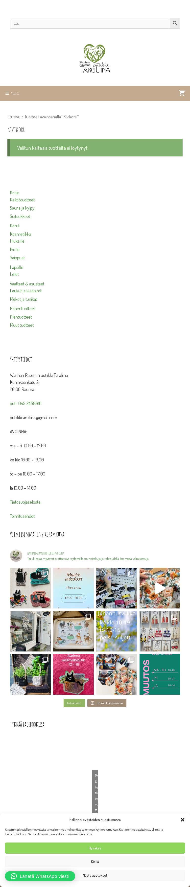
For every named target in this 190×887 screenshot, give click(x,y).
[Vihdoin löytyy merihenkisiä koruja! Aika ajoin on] (160, 631)
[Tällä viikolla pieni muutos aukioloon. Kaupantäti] (160, 674)
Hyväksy (95, 848)
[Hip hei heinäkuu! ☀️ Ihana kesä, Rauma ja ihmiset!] (73, 631)
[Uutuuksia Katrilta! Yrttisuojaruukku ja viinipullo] (30, 674)
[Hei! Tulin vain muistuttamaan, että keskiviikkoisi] (73, 674)
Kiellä (95, 861)
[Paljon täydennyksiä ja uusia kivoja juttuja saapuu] (30, 588)
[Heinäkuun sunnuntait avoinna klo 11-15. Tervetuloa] (30, 631)
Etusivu (13, 116)
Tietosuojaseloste (25, 502)
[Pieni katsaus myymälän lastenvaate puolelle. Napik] (160, 588)
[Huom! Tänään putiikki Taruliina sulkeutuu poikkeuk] (73, 588)
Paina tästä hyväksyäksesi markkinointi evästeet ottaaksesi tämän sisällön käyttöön (96, 798)
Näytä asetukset (95, 875)
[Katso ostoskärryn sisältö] (182, 93)
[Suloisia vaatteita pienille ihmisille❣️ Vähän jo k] (116, 674)
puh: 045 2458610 (26, 403)
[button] (182, 819)
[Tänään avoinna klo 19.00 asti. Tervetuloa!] (116, 631)
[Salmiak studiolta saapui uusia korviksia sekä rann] (116, 588)
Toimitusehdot (22, 516)
